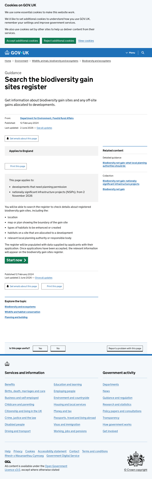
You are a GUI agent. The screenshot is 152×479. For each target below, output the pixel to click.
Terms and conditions (95, 451)
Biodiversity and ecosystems (96, 60)
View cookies (86, 40)
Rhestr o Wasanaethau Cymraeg (24, 455)
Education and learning (68, 384)
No (61, 348)
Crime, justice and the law (20, 417)
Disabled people (15, 424)
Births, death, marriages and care (25, 391)
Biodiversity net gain (114, 189)
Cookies (30, 451)
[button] (16, 260)
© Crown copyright (135, 469)
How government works (117, 424)
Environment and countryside (71, 397)
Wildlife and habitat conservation (22, 311)
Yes (43, 348)
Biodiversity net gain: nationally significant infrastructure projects (121, 182)
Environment (21, 60)
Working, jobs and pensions (70, 431)
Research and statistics (117, 404)
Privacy (18, 451)
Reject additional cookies (59, 40)
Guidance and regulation (117, 397)
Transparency (111, 417)
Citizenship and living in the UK (23, 411)
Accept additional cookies (22, 40)
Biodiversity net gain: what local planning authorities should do (125, 164)
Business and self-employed (22, 397)
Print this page (17, 166)
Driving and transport (18, 431)
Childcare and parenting (19, 404)
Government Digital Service (62, 455)
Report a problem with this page (125, 348)
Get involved (110, 431)
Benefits (10, 384)
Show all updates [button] (43, 277)
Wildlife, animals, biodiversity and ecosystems (55, 60)
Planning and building (16, 317)
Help (8, 451)
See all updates (44, 127)
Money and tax (63, 411)
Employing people (64, 391)
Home (8, 60)
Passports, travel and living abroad (75, 417)
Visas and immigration (67, 424)
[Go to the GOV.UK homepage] (17, 52)
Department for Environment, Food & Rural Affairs (47, 118)
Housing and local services (70, 404)
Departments (111, 384)
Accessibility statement (52, 451)
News (106, 391)
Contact (74, 451)
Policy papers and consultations (122, 411)
